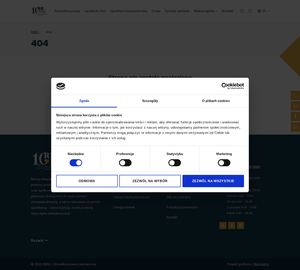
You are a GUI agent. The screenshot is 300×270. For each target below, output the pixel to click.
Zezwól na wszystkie (213, 181)
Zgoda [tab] (84, 101)
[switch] (125, 162)
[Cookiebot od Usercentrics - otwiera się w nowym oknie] (225, 86)
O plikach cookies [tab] (216, 101)
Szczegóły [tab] (150, 101)
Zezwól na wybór (150, 181)
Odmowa (87, 181)
